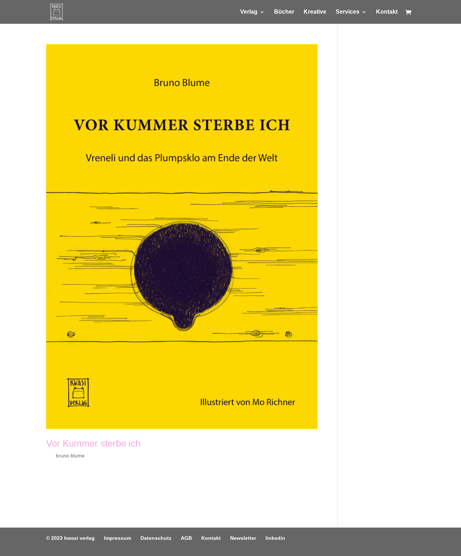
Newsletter (243, 538)
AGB (186, 538)
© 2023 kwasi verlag (70, 538)
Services (347, 12)
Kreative (315, 12)
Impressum (117, 538)
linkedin (275, 538)
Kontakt (387, 12)
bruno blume (70, 455)
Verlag (249, 12)
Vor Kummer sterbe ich (93, 443)
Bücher (284, 12)
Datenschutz (155, 538)
